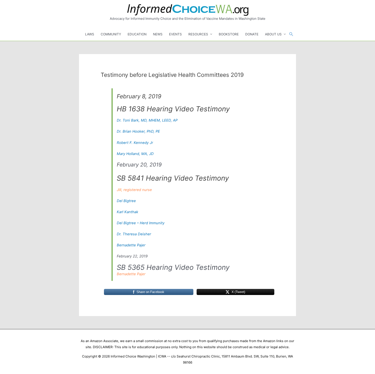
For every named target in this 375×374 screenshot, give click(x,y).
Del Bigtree (126, 201)
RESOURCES (198, 34)
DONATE (251, 34)
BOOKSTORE (229, 34)
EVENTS (175, 34)
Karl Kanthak (127, 212)
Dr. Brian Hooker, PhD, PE (138, 131)
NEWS (158, 34)
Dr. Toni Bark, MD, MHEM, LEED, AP (147, 120)
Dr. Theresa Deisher (134, 234)
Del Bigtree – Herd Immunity (140, 223)
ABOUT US (273, 34)
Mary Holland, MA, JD (135, 154)
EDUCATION (137, 34)
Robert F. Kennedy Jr (135, 142)
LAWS (89, 34)
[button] (291, 34)
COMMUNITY (111, 34)
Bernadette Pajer (131, 245)
